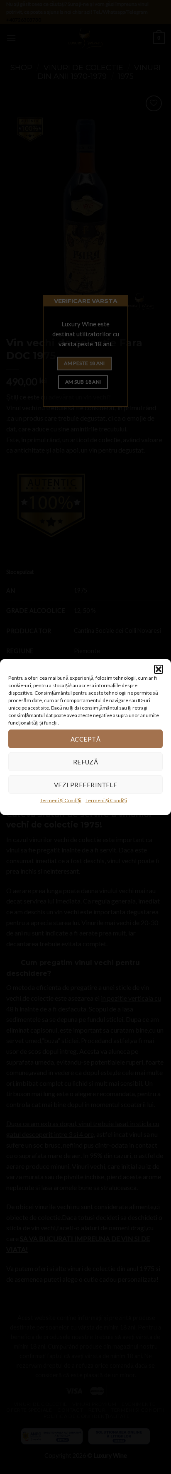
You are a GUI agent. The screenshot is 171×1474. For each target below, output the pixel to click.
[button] (158, 669)
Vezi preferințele (85, 784)
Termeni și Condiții (60, 800)
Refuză (85, 761)
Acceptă (85, 738)
